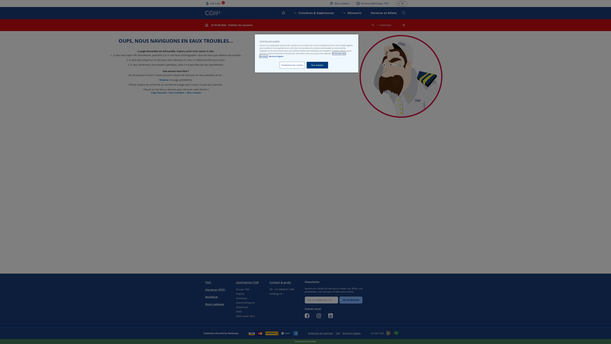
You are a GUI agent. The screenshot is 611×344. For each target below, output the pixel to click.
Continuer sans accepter (270, 41)
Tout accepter (317, 65)
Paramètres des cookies (292, 65)
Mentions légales (276, 56)
